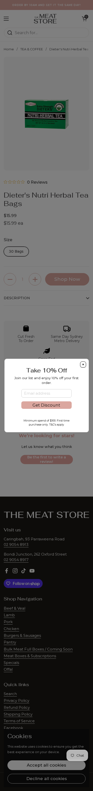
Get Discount (46, 405)
